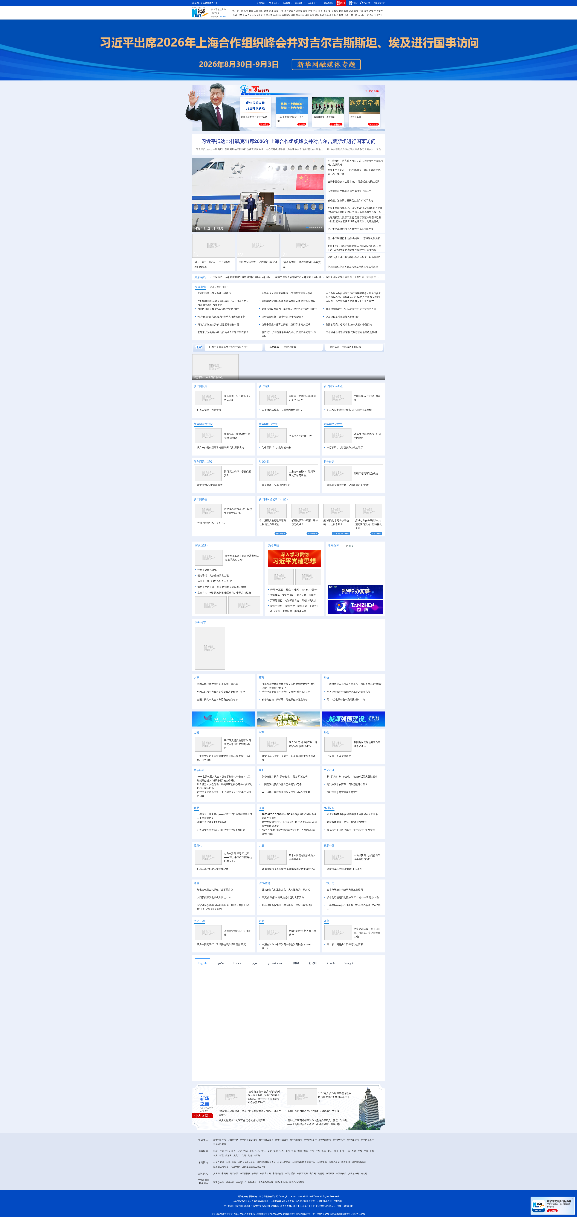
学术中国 (277, 15)
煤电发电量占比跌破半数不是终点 (215, 889)
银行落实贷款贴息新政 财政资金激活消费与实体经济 (237, 744)
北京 (215, 1150)
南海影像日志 (292, 600)
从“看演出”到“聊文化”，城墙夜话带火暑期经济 (352, 776)
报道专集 (373, 90)
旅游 (312, 15)
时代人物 (301, 595)
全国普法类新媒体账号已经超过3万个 (282, 784)
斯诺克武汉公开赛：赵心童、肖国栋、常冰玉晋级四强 (367, 932)
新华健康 (329, 461)
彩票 (326, 15)
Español (220, 963)
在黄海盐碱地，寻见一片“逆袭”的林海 (347, 822)
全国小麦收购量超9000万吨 (211, 822)
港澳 (276, 10)
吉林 (245, 1150)
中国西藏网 (302, 1173)
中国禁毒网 (235, 1166)
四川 (336, 1150)
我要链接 (257, 1205)
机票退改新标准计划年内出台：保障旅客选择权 (287, 905)
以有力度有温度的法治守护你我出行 (228, 347)
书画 (336, 10)
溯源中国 (300, 15)
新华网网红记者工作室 (272, 499)
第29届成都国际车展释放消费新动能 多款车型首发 (288, 301)
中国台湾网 (290, 1173)
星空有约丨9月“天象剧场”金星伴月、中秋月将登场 (224, 592)
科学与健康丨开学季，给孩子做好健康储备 (285, 699)
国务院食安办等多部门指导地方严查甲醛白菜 (221, 829)
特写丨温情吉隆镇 (207, 569)
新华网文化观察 (333, 424)
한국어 (313, 963)
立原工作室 (376, 533)
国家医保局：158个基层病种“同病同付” (218, 308)
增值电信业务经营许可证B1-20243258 (264, 1213)
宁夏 (215, 1155)
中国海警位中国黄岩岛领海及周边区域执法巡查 (353, 266)
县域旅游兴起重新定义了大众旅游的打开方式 (286, 889)
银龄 (293, 15)
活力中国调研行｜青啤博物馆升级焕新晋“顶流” (222, 944)
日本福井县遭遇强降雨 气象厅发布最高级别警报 (351, 332)
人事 (256, 10)
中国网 (224, 1173)
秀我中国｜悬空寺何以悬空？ (342, 792)
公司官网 (215, 12)
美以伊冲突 (300, 611)
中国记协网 (322, 1162)
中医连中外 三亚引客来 (255, 377)
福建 (275, 1150)
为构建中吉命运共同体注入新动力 (305, 149)
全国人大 (230, 1181)
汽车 (240, 15)
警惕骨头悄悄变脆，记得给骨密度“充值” (348, 485)
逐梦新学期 (355, 116)
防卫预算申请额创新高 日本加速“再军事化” (349, 409)
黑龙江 (237, 1155)
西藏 (354, 1150)
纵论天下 (275, 611)
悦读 (341, 15)
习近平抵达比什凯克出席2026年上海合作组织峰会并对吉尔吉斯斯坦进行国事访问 (288, 141)
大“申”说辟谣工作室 (341, 533)
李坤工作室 (312, 533)
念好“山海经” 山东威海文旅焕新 (363, 238)
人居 (261, 845)
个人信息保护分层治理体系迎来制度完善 (348, 691)
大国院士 (313, 595)
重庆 (330, 1150)
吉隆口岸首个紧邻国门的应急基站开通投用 (284, 277)
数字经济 (268, 15)
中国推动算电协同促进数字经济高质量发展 (350, 228)
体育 (325, 10)
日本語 (296, 963)
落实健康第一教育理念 (324, 116)
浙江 (263, 1150)
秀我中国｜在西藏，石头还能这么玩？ (347, 784)
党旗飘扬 (275, 595)
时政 (251, 10)
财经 (266, 10)
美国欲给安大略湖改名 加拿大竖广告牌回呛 (349, 324)
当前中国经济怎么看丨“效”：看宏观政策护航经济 (354, 181)
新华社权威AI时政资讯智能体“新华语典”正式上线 (313, 1111)
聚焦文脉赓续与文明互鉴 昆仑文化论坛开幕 (242, 1120)
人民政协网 (353, 1173)
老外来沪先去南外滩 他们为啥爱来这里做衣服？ (223, 332)
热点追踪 (264, 461)
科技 (310, 10)
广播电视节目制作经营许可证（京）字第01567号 (306, 1213)
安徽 (269, 1150)
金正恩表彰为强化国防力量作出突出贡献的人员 (351, 308)
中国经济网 (278, 1173)
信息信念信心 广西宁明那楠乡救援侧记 (282, 316)
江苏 (257, 1150)
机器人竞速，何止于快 (209, 409)
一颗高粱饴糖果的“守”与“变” (306, 377)
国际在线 (234, 1173)
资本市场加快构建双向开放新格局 (345, 889)
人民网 (216, 1173)
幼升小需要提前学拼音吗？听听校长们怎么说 (286, 691)
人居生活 (251, 15)
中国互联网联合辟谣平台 (303, 1162)
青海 (372, 1150)
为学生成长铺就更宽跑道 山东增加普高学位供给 (287, 293)
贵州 (342, 1150)
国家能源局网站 (359, 1162)
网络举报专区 (379, 3)
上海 (251, 1150)
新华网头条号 (353, 1139)
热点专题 (273, 545)
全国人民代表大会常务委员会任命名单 (217, 684)
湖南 (306, 1150)
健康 (341, 10)
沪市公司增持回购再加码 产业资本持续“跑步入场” (353, 897)
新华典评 (290, 605)
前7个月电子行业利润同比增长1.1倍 (346, 699)
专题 (378, 149)
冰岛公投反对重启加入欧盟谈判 (342, 316)
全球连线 (298, 10)
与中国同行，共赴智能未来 (276, 447)
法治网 (364, 1173)
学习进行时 (237, 10)
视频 (356, 10)
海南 (324, 1150)
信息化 (259, 15)
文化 (330, 10)
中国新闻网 (341, 1173)
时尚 (336, 15)
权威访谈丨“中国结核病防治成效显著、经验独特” (354, 257)
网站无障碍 (328, 3)
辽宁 (239, 1150)
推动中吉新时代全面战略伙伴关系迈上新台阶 (350, 149)
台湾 (281, 10)
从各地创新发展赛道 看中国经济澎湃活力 (349, 191)
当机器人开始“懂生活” (300, 435)
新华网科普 (200, 499)
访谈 (351, 10)
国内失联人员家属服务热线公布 (364, 211)
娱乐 (331, 15)
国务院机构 (241, 1181)
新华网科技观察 (268, 424)
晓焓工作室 (280, 533)
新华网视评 (200, 386)
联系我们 (248, 1205)
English (202, 963)
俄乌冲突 (287, 611)
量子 (320, 10)
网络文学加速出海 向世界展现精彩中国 (218, 324)
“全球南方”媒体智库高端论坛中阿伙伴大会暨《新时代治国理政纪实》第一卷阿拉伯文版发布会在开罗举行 (264, 1097)
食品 (245, 15)
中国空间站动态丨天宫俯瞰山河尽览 (258, 262)
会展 (322, 15)
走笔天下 (314, 605)
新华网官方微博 (266, 1139)
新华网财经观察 (203, 424)
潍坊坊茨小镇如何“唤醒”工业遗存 (344, 869)
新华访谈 (264, 386)
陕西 (360, 1150)
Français (238, 963)
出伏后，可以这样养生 (339, 756)
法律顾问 (275, 1205)
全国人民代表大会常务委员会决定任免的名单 (221, 691)
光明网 (321, 1173)
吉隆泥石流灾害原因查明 (341, 217)
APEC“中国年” (310, 589)
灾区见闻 (375, 297)
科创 (315, 10)
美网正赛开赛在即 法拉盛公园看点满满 (225, 587)
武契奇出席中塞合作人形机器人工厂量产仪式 (350, 301)
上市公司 (369, 15)
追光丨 (201, 587)
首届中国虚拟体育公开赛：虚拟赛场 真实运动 (286, 324)
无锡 (250, 1155)
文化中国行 (288, 595)
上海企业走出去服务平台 (253, 1166)
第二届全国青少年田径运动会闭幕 (345, 944)
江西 (281, 1150)
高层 (246, 10)
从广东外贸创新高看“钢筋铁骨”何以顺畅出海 (220, 447)
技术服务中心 (295, 1205)
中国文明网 (231, 1162)
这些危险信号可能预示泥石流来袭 (292, 792)
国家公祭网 (334, 1162)
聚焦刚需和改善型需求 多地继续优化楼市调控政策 (288, 869)
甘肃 (366, 1150)
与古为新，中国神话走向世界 (345, 347)
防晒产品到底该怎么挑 (366, 473)
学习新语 (373, 124)
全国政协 (252, 1181)
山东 (287, 1150)
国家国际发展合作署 (266, 1162)
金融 (235, 15)
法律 (371, 10)
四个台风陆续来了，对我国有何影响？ (282, 409)
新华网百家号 (367, 1139)
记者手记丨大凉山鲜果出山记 (213, 575)
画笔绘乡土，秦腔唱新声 (282, 347)
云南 (348, 1150)
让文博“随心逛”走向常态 (210, 485)
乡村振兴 (286, 15)
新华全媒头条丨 (233, 555)
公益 (346, 15)
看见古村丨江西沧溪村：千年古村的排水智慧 (351, 829)
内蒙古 (228, 1155)
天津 (221, 1150)
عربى (255, 963)
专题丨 (331, 170)
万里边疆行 (276, 600)
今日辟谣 (267, 792)
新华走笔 (302, 605)
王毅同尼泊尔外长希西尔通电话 (214, 293)
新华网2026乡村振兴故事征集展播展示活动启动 (352, 814)
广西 (318, 1150)
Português (349, 963)
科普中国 (345, 1162)
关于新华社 (261, 3)
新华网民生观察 (203, 461)
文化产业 (378, 15)
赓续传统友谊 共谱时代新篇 (254, 116)
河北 (227, 1150)
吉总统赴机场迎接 (275, 149)
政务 (366, 10)
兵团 (244, 1155)
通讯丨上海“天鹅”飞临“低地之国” (214, 581)
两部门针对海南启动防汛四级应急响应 (355, 245)
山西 (233, 1150)
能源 (317, 15)
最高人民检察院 (296, 1181)
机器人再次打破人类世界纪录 (212, 869)
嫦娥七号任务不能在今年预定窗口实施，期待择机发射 (368, 524)
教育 (305, 10)
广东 (312, 1150)
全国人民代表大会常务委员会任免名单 (217, 699)
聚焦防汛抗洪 (309, 600)
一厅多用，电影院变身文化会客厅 (345, 447)
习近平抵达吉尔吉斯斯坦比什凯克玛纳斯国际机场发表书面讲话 (229, 149)
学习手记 (264, 124)
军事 (346, 10)
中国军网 (330, 1173)
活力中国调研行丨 (337, 238)
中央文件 (378, 10)
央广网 (313, 1173)
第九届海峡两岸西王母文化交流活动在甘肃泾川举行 (289, 308)
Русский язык (274, 963)
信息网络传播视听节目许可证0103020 (347, 1213)
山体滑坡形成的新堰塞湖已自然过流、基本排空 (337, 277)
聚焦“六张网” (293, 589)
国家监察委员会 (265, 1181)
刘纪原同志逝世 (375, 277)
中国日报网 (245, 1173)
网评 (271, 10)
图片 (361, 10)
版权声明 (266, 1205)
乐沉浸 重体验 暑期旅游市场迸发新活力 (283, 897)
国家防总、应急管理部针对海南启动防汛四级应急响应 (228, 277)
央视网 (255, 1173)
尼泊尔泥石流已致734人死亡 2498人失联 (347, 297)
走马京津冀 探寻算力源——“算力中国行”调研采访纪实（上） (238, 857)
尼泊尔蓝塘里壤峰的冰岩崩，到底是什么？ (358, 221)
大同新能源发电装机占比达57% (214, 897)
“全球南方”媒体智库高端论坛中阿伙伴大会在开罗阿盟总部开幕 (334, 1096)
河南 (294, 1150)
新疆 (221, 1155)
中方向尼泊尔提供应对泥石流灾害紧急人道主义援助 (353, 293)
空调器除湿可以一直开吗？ (211, 522)
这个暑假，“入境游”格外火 (276, 485)
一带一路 (353, 15)
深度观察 (200, 545)
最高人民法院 (281, 1181)
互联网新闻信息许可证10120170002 (229, 1213)
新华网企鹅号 (219, 1144)
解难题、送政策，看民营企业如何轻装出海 (350, 200)
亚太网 (361, 15)
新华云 (305, 1205)
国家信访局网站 (220, 1166)
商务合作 (284, 1205)
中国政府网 (218, 1162)
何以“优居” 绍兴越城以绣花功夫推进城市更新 (221, 316)
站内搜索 (367, 3)
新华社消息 (276, 605)
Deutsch (330, 963)
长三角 (257, 1155)
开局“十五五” (277, 589)
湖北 (300, 1150)
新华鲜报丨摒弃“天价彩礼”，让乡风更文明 (285, 776)
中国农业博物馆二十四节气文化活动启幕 (361, 377)
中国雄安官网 (283, 1162)
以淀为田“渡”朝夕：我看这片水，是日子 (215, 377)
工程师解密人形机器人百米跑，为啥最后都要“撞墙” (354, 684)
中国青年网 (265, 1173)
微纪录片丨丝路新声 (218, 226)
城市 (307, 15)
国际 (261, 10)
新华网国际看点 (333, 386)
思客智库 (288, 10)
